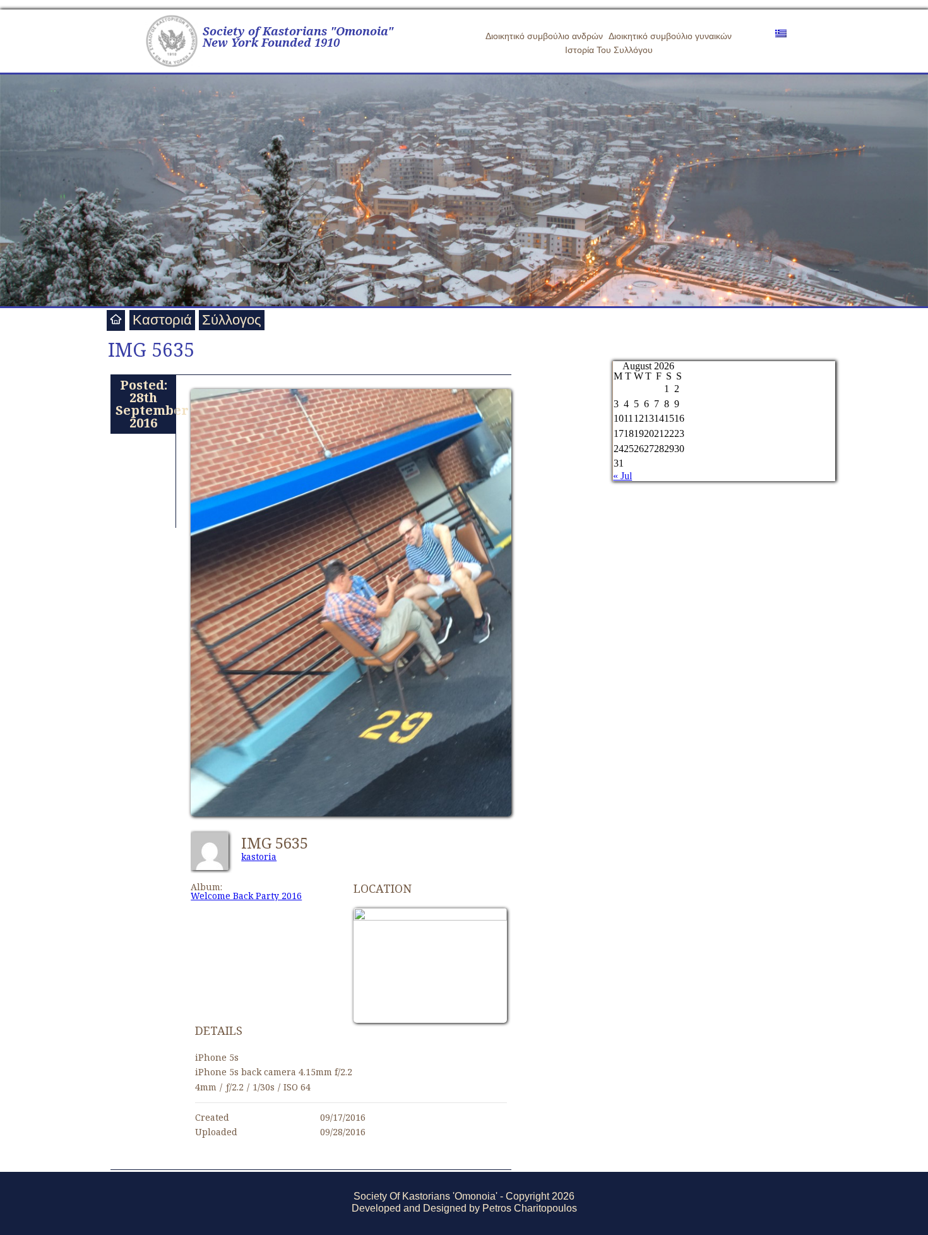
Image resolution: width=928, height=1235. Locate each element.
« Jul (622, 475)
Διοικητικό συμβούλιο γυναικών (670, 36)
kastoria (259, 856)
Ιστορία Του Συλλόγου (609, 50)
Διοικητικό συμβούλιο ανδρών (544, 36)
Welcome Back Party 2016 (246, 896)
